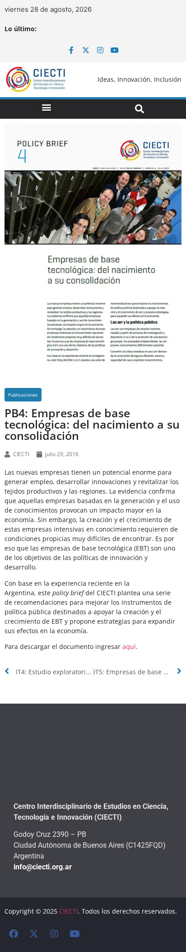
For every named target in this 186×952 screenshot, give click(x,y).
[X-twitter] (86, 50)
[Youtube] (114, 50)
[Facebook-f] (71, 50)
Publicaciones (23, 395)
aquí (129, 646)
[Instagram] (100, 50)
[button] (46, 106)
